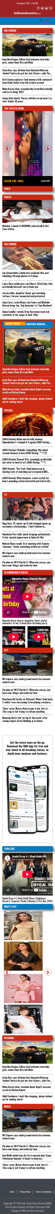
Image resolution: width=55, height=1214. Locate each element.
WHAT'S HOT (10, 906)
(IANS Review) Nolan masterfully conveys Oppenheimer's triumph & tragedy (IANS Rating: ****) (26, 442)
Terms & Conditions (43, 1191)
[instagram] (51, 8)
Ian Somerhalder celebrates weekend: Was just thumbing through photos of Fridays (25, 274)
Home (12, 1191)
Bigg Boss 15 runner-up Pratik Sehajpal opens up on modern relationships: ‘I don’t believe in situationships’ (26, 526)
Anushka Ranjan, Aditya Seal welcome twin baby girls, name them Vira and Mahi (25, 61)
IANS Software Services (33, 1210)
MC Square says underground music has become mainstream (26, 680)
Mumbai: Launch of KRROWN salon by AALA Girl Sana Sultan (25, 227)
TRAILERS (9, 849)
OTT (6, 650)
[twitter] (42, 8)
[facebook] (38, 8)
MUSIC (7, 1106)
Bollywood (10, 30)
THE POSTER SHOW (14, 108)
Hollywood (10, 244)
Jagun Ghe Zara (13, 181)
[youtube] (46, 8)
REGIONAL (9, 1038)
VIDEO (7, 189)
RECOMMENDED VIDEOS (16, 572)
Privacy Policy (25, 1191)
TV (5, 494)
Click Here (45, 181)
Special (8, 410)
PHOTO (7, 197)
